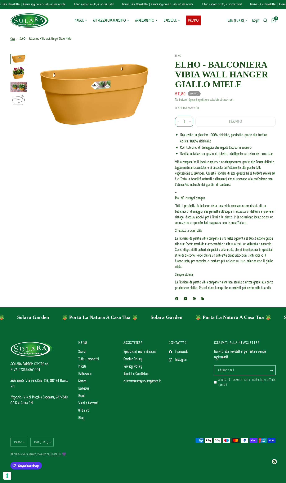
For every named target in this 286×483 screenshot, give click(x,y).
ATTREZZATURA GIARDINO (109, 20)
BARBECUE (170, 20)
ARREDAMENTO (144, 20)
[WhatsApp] (274, 461)
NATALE (79, 20)
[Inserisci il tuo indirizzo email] (271, 370)
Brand (81, 396)
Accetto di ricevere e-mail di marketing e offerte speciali (247, 382)
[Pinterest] (195, 298)
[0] (272, 20)
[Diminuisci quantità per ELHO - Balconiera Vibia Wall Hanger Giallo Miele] (178, 122)
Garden (82, 381)
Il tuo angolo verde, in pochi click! (90, 4)
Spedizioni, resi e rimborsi (140, 352)
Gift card (83, 410)
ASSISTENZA (133, 343)
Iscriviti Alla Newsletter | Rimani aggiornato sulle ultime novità (154, 4)
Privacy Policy (133, 366)
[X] (186, 298)
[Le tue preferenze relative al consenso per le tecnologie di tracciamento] (7, 476)
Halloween (84, 374)
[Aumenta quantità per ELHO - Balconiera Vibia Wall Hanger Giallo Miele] (190, 122)
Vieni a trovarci (88, 403)
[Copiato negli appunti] (203, 298)
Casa (12, 39)
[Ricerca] (265, 20)
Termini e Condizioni (136, 374)
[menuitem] (80, 21)
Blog (81, 418)
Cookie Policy (133, 359)
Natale (82, 366)
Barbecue (83, 388)
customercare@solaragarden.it (142, 381)
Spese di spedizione (199, 99)
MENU (82, 343)
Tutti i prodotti (88, 359)
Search (82, 352)
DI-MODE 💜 (58, 454)
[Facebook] (177, 298)
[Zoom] (154, 63)
